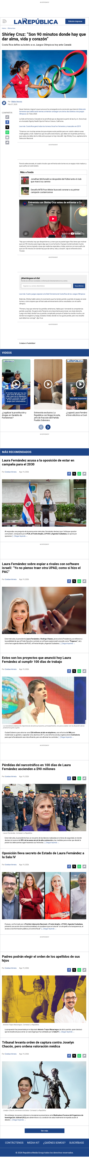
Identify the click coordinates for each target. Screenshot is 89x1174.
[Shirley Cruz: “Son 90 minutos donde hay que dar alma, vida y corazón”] (44, 74)
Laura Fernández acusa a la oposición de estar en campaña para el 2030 (38, 462)
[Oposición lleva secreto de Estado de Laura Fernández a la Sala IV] (44, 895)
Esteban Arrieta (10, 472)
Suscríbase (76, 1142)
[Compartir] (7, 142)
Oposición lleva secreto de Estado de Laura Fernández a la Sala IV (43, 855)
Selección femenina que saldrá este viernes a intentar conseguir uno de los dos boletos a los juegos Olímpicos (52, 111)
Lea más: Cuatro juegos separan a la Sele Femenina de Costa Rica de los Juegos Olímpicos (52, 294)
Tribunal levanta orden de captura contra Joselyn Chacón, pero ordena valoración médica (38, 1044)
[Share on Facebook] (7, 122)
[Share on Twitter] (7, 127)
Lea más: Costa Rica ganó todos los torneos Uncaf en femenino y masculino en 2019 (50, 126)
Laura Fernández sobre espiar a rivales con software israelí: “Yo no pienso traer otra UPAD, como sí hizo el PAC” (41, 568)
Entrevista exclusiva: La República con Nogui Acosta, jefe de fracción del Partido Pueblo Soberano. (47, 416)
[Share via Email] (7, 137)
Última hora (11, 28)
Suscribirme (79, 286)
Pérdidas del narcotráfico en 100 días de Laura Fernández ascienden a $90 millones (36, 767)
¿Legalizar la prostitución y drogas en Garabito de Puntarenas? (14, 415)
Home (4, 28)
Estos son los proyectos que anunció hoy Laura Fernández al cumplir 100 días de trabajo (36, 660)
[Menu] (5, 21)
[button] (75, 21)
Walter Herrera (16, 101)
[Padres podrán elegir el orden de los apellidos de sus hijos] (44, 999)
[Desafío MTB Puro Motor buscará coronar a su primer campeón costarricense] (25, 191)
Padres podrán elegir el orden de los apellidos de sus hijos (41, 958)
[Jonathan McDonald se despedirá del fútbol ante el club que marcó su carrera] (25, 180)
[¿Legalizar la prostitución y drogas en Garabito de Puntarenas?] (16, 384)
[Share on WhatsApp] (7, 132)
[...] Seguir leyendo (19, 536)
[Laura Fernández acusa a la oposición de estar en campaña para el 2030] (44, 503)
